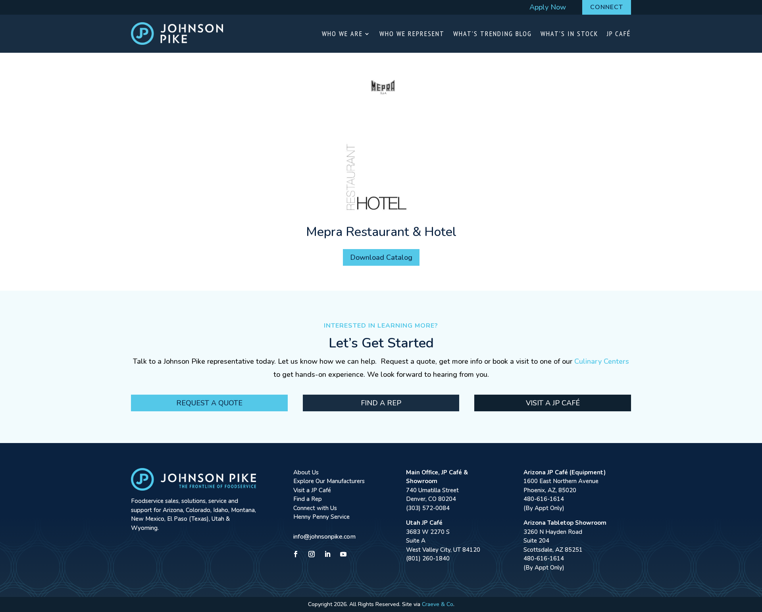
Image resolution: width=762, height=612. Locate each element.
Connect (606, 7)
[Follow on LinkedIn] (327, 554)
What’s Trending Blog (492, 33)
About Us (306, 472)
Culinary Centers (601, 361)
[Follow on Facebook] (295, 554)
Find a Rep (381, 403)
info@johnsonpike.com (324, 536)
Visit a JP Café (553, 403)
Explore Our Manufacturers (329, 481)
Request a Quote (209, 403)
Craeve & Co (437, 604)
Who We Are (342, 33)
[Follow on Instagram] (311, 554)
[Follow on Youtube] (343, 554)
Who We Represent (411, 33)
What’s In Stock (569, 33)
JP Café (619, 33)
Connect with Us (315, 508)
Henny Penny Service (321, 517)
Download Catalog (381, 257)
